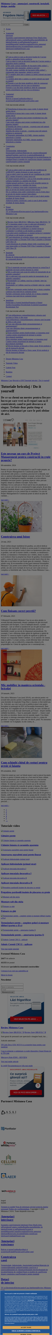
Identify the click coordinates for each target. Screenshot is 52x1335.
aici (44, 1306)
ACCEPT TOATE (26, 1327)
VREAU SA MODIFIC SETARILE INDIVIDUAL (26, 1330)
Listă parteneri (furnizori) (9, 1323)
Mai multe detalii (31, 1300)
